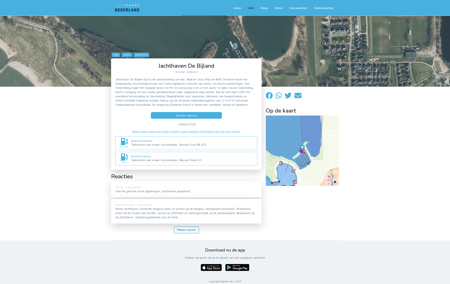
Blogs (264, 7)
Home (237, 7)
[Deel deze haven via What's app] (280, 96)
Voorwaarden (298, 7)
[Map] (225, 51)
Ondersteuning (323, 7)
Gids (251, 7)
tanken (127, 54)
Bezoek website (186, 115)
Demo (278, 7)
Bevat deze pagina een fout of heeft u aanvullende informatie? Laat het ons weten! (186, 131)
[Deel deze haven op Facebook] (271, 96)
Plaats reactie (186, 229)
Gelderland (141, 54)
